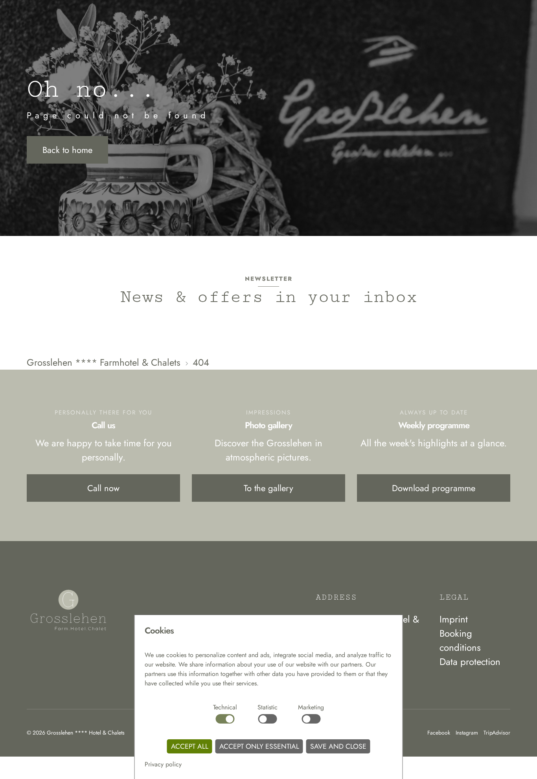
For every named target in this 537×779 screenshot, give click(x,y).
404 (201, 362)
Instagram (467, 733)
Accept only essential (259, 746)
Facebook (438, 733)
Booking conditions (460, 640)
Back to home (67, 150)
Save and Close (338, 746)
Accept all (189, 746)
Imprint (454, 619)
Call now (103, 488)
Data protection (470, 662)
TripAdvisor (497, 733)
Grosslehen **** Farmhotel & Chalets (103, 362)
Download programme (433, 488)
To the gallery (268, 488)
